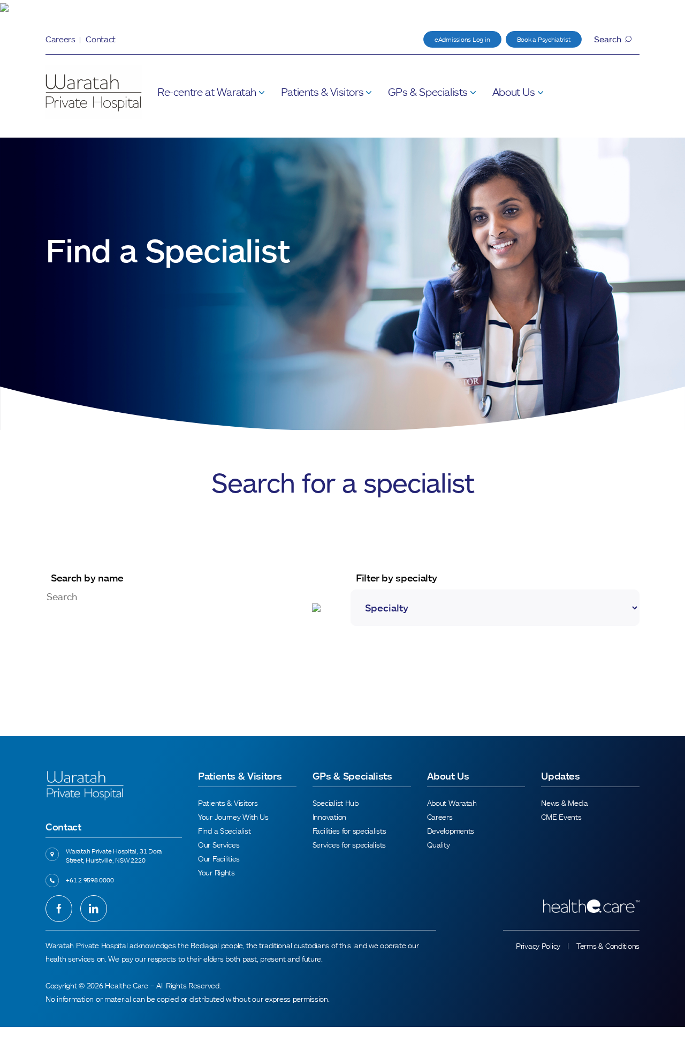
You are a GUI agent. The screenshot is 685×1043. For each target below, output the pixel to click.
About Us (513, 91)
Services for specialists (349, 844)
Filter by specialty (396, 578)
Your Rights (216, 872)
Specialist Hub (336, 802)
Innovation (329, 816)
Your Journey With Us (233, 816)
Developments (451, 830)
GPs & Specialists (428, 91)
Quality (438, 844)
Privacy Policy (538, 945)
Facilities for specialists (349, 830)
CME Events (561, 816)
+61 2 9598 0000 (89, 880)
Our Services (219, 844)
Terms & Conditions (608, 945)
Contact (100, 39)
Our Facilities (219, 858)
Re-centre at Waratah (206, 91)
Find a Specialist (224, 830)
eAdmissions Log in (462, 39)
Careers (60, 39)
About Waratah (452, 802)
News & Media (564, 802)
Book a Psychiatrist (543, 39)
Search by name (87, 578)
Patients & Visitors (322, 91)
